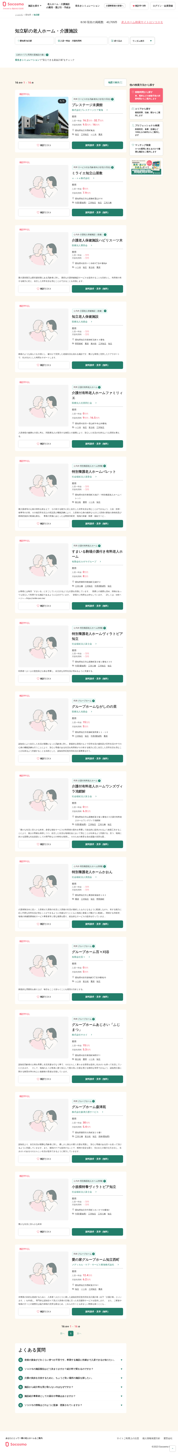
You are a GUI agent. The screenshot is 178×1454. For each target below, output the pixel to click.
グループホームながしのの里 (94, 706)
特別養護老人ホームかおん (92, 872)
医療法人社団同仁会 (82, 403)
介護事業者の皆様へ (114, 6)
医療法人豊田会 (79, 245)
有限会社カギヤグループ (84, 561)
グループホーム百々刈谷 (90, 952)
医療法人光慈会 (79, 321)
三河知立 (85, 134)
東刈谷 (94, 343)
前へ (62, 1333)
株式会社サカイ (79, 1034)
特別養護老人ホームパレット (94, 472)
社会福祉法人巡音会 (82, 476)
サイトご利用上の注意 (128, 1438)
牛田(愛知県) (80, 203)
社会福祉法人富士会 (82, 644)
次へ (79, 1333)
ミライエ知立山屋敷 (87, 173)
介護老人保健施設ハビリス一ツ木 (97, 240)
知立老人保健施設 (85, 317)
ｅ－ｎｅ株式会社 (81, 178)
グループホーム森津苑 (89, 1107)
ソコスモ (19, 15)
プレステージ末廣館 (87, 105)
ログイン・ (163, 5)
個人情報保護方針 (151, 1438)
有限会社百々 (78, 957)
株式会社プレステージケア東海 (87, 110)
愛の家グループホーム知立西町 (95, 1260)
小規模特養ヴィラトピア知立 (94, 1187)
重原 (100, 134)
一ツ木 (94, 134)
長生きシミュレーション (87, 5)
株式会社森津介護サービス (85, 1112)
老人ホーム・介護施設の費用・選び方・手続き (58, 6)
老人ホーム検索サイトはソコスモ (142, 22)
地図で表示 (113, 82)
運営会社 (168, 1438)
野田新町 (79, 343)
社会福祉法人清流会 (82, 877)
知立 (77, 134)
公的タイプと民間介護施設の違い (30, 55)
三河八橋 (108, 203)
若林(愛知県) (104, 1136)
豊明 (85, 502)
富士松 (92, 267)
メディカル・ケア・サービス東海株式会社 (93, 1264)
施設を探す (33, 5)
